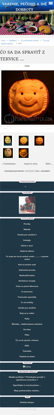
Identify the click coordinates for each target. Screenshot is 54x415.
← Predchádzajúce (8, 164)
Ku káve (27, 329)
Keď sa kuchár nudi (27, 265)
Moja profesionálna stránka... (27, 391)
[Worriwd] (8, 153)
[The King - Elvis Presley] (8, 141)
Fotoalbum (13, 40)
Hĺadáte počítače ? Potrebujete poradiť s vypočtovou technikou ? (27, 378)
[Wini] (39, 141)
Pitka (27, 335)
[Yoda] (23, 153)
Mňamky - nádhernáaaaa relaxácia (27, 324)
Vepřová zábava (27, 251)
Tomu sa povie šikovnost (27, 286)
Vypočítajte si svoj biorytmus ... (27, 385)
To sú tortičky (27, 302)
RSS (34, 409)
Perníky (27, 224)
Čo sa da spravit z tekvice (30, 40)
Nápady (27, 229)
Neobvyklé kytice (27, 275)
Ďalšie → (49, 164)
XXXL (27, 346)
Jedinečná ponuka (27, 270)
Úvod (3, 40)
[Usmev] (23, 141)
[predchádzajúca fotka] (4, 99)
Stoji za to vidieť (27, 313)
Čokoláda (27, 351)
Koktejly (27, 240)
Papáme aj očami (27, 356)
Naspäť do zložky (30, 164)
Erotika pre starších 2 (27, 235)
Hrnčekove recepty (27, 281)
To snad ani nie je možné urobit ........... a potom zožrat (27, 257)
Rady (27, 319)
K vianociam (27, 292)
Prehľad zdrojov (27, 402)
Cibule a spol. (27, 246)
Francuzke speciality (27, 297)
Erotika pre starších (27, 308)
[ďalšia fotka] (50, 99)
